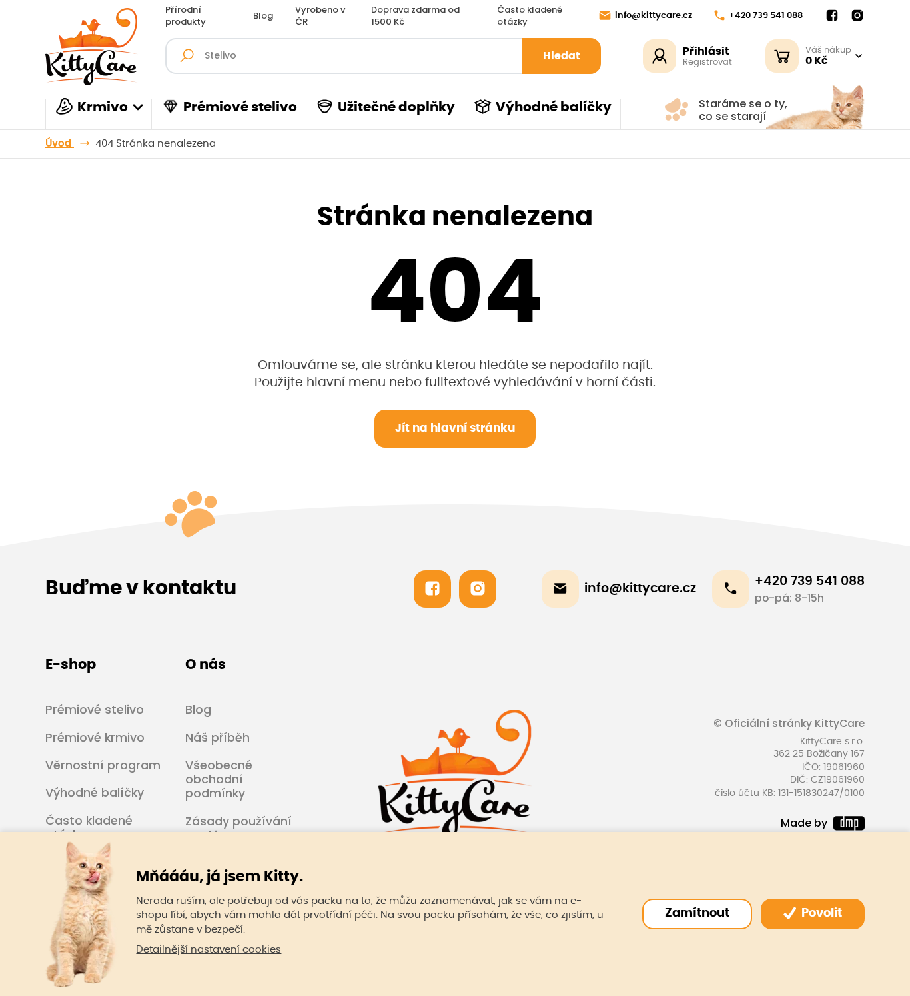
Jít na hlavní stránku (455, 428)
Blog (263, 16)
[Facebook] (832, 16)
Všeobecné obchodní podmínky (218, 779)
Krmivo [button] (102, 107)
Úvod (59, 144)
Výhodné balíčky (554, 107)
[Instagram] (857, 16)
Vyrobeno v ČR (320, 16)
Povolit (820, 913)
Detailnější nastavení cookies (208, 950)
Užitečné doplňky (396, 107)
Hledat (561, 56)
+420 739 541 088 (766, 15)
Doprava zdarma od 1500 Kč (415, 16)
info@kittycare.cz (653, 15)
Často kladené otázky (529, 16)
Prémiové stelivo (240, 107)
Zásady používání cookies (238, 828)
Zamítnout (697, 913)
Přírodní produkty (185, 16)
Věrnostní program (103, 765)
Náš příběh (217, 737)
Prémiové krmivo (95, 737)
